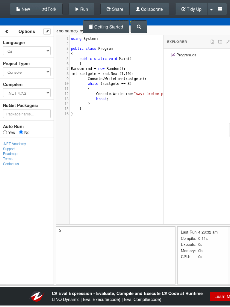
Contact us (11, 163)
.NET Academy (14, 143)
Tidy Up (194, 9)
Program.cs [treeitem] (186, 55)
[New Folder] (220, 41)
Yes (11, 132)
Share (117, 9)
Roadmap (10, 153)
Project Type (15, 63)
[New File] (212, 41)
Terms (8, 158)
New (25, 9)
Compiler (12, 84)
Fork (51, 9)
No (26, 132)
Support (9, 148)
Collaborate (151, 9)
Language (13, 42)
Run (83, 9)
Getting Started (108, 27)
